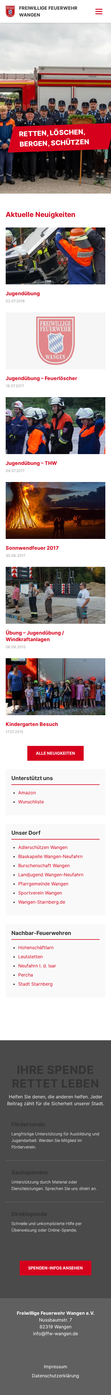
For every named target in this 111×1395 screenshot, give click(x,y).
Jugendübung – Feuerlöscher (41, 378)
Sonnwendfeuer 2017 (32, 548)
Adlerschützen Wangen (42, 847)
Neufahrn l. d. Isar (37, 966)
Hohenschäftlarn (36, 947)
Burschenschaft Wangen (44, 865)
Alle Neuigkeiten (55, 753)
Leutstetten (30, 956)
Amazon (27, 792)
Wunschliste (31, 802)
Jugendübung (23, 293)
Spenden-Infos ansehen (55, 1267)
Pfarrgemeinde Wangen (43, 884)
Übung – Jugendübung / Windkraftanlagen (35, 636)
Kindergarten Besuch (32, 724)
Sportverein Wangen (40, 893)
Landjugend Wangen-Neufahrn (50, 874)
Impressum (55, 1366)
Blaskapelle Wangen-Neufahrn (50, 856)
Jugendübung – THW (31, 463)
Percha (25, 975)
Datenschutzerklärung (55, 1375)
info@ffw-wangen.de (55, 1333)
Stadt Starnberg (35, 984)
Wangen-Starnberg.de (41, 902)
